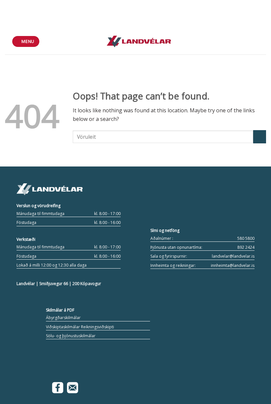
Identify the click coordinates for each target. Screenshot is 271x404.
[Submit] (259, 136)
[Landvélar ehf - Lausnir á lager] (139, 41)
